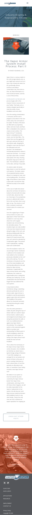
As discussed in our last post (14, 99)
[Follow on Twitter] (8, 482)
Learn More (16, 465)
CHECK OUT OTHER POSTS (16, 417)
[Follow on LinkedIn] (4, 482)
